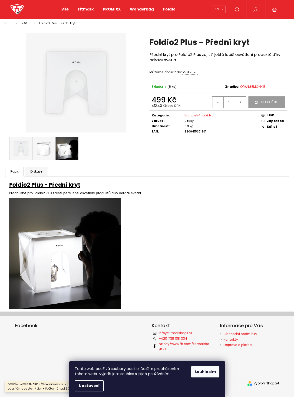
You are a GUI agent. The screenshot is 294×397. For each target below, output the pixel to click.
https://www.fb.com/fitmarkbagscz (184, 346)
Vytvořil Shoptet (266, 383)
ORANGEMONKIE (252, 86)
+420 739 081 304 (173, 338)
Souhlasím (205, 371)
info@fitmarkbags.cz (175, 333)
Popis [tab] (14, 171)
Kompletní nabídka (199, 115)
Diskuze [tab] (36, 171)
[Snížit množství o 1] (218, 102)
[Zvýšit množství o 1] (240, 102)
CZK (217, 9)
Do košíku (269, 102)
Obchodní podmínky (240, 334)
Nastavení (89, 385)
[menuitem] (65, 9)
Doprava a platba (238, 345)
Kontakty (231, 339)
